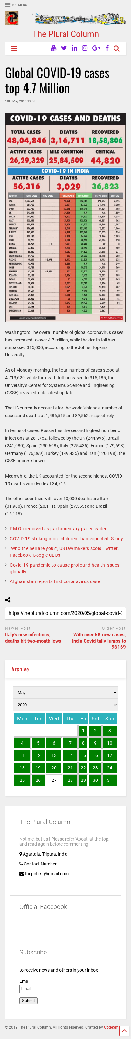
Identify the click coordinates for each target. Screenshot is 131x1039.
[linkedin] (74, 48)
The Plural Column (65, 34)
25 (22, 780)
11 (22, 755)
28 (70, 780)
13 (54, 755)
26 (38, 780)
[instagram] (84, 48)
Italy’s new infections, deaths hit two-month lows (33, 638)
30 (95, 780)
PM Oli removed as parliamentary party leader (58, 528)
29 (83, 780)
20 (54, 767)
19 (38, 767)
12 (38, 755)
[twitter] (64, 48)
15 (83, 755)
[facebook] (107, 48)
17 (109, 755)
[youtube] (53, 48)
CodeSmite (113, 1027)
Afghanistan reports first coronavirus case (55, 581)
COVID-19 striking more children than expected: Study (66, 538)
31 (109, 780)
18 (22, 767)
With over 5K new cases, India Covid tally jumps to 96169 (99, 641)
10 (109, 743)
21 (70, 767)
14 (70, 755)
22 (83, 767)
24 (109, 767)
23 (95, 767)
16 (95, 755)
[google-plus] (96, 48)
